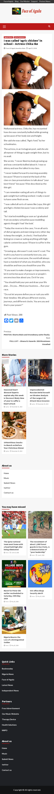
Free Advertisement (11, 708)
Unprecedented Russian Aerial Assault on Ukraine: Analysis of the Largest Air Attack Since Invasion (40, 395)
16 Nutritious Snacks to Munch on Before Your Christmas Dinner (14, 445)
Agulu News (8, 37)
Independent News (10, 690)
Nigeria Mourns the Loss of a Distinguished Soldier (14, 640)
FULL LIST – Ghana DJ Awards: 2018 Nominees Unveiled (30, 341)
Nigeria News (8, 674)
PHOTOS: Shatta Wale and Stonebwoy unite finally (27, 333)
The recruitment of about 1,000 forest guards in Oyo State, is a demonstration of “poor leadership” (40, 547)
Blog (16, 1)
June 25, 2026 (15, 552)
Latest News (7, 685)
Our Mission (25, 1)
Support (34, 1)
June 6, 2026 (41, 555)
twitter (7, 488)
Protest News (44, 1)
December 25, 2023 (17, 451)
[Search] (49, 26)
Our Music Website (10, 714)
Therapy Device (9, 719)
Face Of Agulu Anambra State (15, 48)
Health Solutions (9, 725)
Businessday (7, 669)
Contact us (8, 493)
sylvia (7, 407)
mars (7, 552)
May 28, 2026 (14, 601)
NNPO (4, 730)
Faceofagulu (8, 1)
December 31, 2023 (17, 407)
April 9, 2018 (32, 48)
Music (6, 478)
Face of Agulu (8, 679)
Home (6, 473)
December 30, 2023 (43, 404)
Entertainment (19, 37)
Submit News (9, 483)
